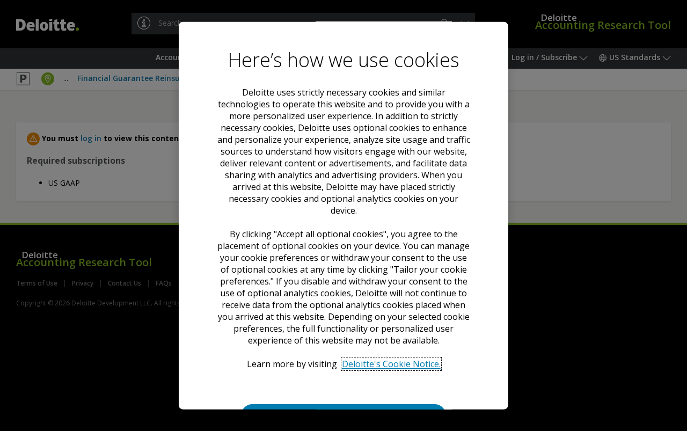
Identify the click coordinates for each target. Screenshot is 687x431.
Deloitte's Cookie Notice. (390, 363)
